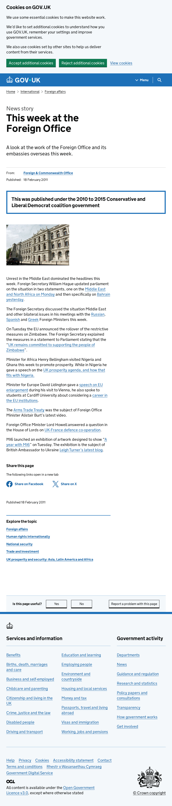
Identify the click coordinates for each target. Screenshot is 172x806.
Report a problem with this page (134, 604)
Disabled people (20, 722)
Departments (128, 654)
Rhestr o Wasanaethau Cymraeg (74, 766)
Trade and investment (22, 551)
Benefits (13, 654)
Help (10, 760)
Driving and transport (24, 731)
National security (19, 544)
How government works (137, 717)
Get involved (127, 726)
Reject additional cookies (82, 63)
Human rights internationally (28, 537)
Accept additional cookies (31, 63)
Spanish (13, 319)
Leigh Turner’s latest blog (81, 449)
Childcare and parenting (27, 688)
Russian (97, 314)
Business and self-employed (30, 679)
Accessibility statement (73, 760)
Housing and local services (84, 688)
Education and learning (81, 654)
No (85, 604)
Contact (105, 760)
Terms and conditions (24, 766)
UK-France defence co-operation (72, 429)
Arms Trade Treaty (28, 410)
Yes (60, 604)
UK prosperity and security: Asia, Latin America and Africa (49, 559)
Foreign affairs (55, 92)
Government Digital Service (29, 772)
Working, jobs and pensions (84, 731)
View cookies (121, 63)
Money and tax (74, 698)
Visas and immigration (80, 722)
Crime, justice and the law (28, 712)
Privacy (25, 760)
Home (10, 92)
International (30, 92)
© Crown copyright (149, 792)
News (122, 664)
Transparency (128, 707)
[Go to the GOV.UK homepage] (23, 80)
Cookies (42, 760)
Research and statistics (137, 683)
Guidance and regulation (138, 673)
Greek (33, 319)
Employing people (76, 664)
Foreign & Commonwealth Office (48, 173)
